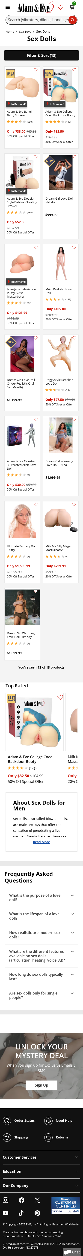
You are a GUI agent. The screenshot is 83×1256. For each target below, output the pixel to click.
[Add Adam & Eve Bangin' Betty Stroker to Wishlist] (36, 70)
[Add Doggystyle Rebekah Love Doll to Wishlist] (74, 338)
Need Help (63, 1120)
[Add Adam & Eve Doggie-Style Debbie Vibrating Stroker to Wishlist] (36, 157)
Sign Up (41, 1085)
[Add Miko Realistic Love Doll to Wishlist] (74, 247)
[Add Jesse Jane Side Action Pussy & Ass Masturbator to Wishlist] (36, 247)
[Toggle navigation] (8, 7)
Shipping (20, 1137)
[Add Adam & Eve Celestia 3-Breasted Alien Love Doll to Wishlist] (36, 419)
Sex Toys (25, 31)
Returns (61, 1137)
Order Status (24, 1120)
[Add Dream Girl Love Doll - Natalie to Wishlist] (74, 157)
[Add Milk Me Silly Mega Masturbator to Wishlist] (74, 504)
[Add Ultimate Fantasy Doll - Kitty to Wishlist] (36, 504)
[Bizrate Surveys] (74, 1211)
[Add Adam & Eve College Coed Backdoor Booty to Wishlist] (74, 70)
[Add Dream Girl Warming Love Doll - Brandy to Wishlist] (36, 591)
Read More (41, 842)
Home (10, 31)
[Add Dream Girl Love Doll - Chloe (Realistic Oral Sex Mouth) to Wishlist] (36, 338)
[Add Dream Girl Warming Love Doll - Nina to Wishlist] (74, 419)
